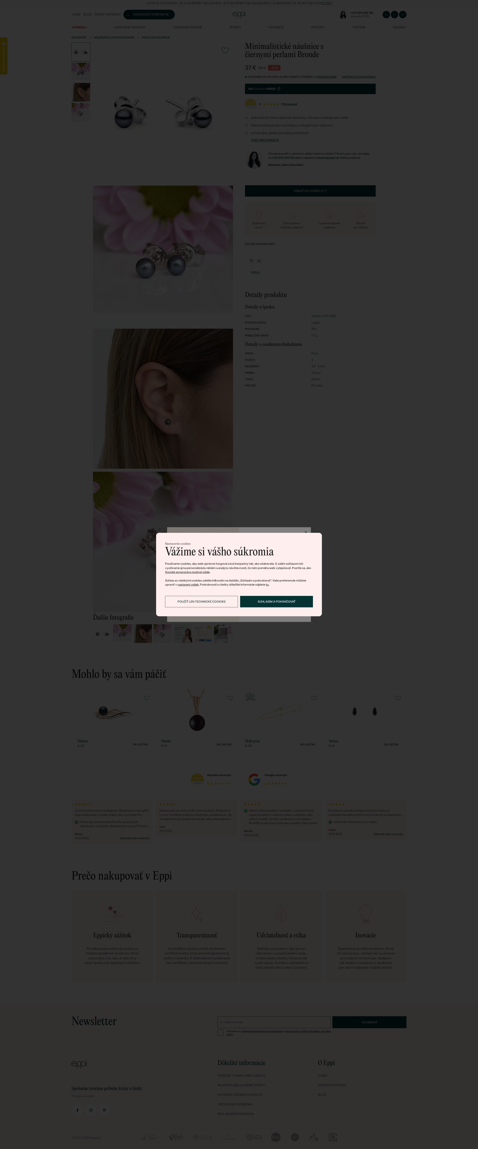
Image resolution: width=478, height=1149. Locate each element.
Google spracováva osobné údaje (187, 572)
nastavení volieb (188, 585)
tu (267, 585)
